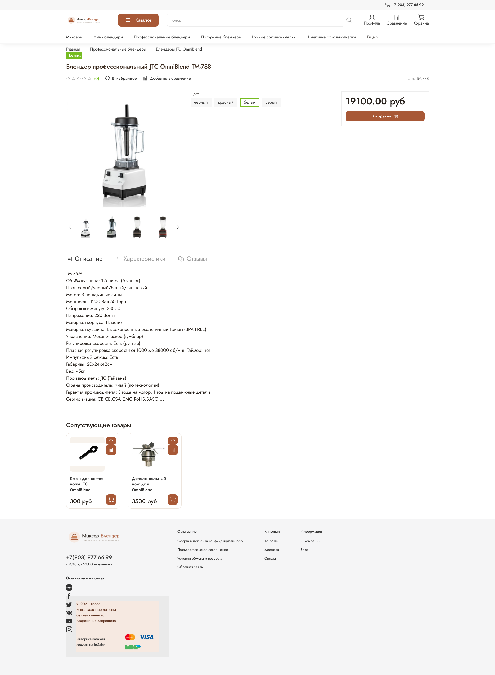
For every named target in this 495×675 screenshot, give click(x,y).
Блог (304, 549)
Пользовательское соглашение (202, 549)
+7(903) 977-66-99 (408, 4)
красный (226, 102)
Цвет (195, 93)
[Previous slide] (74, 149)
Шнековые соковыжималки (331, 37)
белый (249, 102)
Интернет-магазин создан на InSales (90, 641)
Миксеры (74, 37)
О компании (310, 540)
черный (201, 102)
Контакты (271, 540)
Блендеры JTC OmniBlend (179, 49)
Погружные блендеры (221, 37)
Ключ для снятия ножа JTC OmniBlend (86, 484)
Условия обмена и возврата (199, 558)
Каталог (143, 20)
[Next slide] (174, 149)
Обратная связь (190, 567)
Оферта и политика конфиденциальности (210, 540)
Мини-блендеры (108, 37)
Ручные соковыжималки (274, 37)
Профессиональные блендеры (162, 37)
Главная (73, 49)
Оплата (270, 558)
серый (271, 102)
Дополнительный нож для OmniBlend (149, 484)
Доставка (271, 549)
